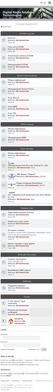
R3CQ (33, 168)
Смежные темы (27, 208)
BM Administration (22, 40)
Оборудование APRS (17, 138)
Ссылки (27, 297)
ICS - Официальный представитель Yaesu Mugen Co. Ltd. (29, 196)
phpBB (10, 385)
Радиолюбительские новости (21, 212)
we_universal (8, 387)
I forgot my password (7, 349)
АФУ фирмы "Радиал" (26, 174)
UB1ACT (42, 185)
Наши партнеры (26, 149)
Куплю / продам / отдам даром (21, 244)
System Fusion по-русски (27, 76)
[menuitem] (3, 390)
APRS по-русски (26, 124)
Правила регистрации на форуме (17, 311)
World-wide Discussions (27, 255)
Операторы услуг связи (18, 221)
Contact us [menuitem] (15, 381)
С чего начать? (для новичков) (16, 302)
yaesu (33, 199)
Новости (11, 38)
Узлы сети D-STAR (16, 47)
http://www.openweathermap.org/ (25, 235)
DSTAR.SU (18, 319)
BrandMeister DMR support (19, 270)
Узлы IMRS (12, 107)
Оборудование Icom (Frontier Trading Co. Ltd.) (28, 165)
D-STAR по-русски (27, 34)
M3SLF (9, 376)
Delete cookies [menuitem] (27, 381)
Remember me (33, 349)
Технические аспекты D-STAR (20, 56)
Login (3, 330)
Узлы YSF (12, 113)
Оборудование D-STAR (18, 65)
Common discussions (17, 259)
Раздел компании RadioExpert (29, 183)
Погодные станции (16, 230)
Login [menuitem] (44, 3)
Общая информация (17, 80)
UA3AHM (42, 176)
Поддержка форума (16, 286)
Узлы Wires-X (13, 98)
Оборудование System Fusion (21, 89)
